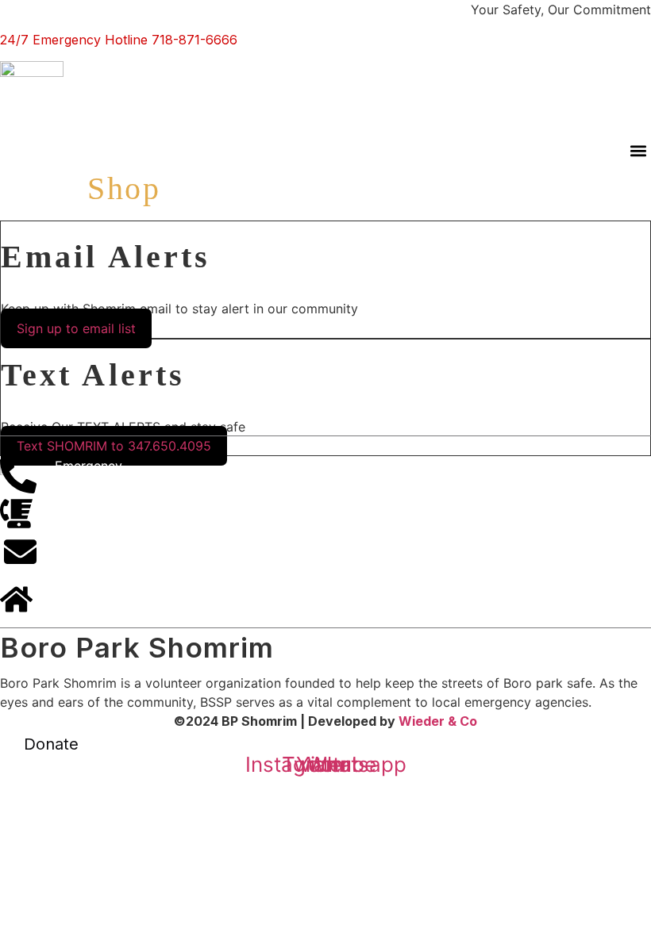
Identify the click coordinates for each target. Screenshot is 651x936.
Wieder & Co (438, 721)
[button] (638, 150)
